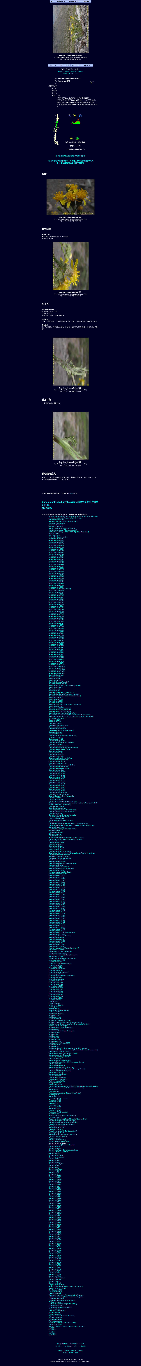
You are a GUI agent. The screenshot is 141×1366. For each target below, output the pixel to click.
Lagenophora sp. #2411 (57, 960)
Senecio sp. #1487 (55, 1200)
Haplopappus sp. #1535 (57, 891)
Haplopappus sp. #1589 (57, 898)
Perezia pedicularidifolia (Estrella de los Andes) (65, 1093)
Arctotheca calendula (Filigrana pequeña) (63, 530)
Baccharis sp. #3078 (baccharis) (60, 708)
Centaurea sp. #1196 (56, 737)
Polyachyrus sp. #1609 (56, 1133)
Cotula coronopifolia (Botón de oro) (61, 820)
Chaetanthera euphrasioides (58, 746)
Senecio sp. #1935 (55, 1183)
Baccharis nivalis (54, 690)
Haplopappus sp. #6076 (57, 929)
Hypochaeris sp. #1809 (56, 950)
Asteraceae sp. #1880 (56, 573)
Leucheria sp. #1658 (56, 988)
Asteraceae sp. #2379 (56, 625)
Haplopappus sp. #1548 (57, 894)
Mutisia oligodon (54, 1032)
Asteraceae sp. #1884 (56, 580)
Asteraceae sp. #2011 (56, 606)
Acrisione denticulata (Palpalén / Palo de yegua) (65, 518)
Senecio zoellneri (55, 1283)
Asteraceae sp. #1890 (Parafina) (60, 589)
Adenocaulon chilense (56, 520)
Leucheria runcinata (55, 977)
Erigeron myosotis (55, 834)
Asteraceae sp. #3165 (56, 652)
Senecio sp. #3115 (55, 1273)
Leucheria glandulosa (56, 974)
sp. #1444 (52, 1328)
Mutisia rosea (53, 1034)
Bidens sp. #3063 (55, 722)
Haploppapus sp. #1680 (57, 944)
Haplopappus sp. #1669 (57, 908)
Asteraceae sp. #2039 (56, 609)
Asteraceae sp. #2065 (56, 611)
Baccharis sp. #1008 (56, 701)
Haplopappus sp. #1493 (57, 884)
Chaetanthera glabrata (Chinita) (59, 749)
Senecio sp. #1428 (55, 1176)
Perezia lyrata (53, 1089)
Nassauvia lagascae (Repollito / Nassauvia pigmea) (66, 1062)
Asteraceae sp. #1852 (56, 568)
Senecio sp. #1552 (55, 1178)
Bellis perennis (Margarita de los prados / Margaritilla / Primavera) (71, 716)
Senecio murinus (54, 1160)
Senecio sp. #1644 (55, 1226)
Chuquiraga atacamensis (57, 808)
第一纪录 (58, 1346)
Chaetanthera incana (56, 751)
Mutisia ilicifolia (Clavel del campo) (60, 1027)
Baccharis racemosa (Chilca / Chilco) (61, 692)
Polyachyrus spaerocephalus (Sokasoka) (63, 1134)
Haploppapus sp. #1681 (57, 946)
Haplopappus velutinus (56, 937)
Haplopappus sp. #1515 (57, 887)
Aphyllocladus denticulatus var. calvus (62, 528)
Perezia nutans (54, 1091)
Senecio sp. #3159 (55, 1276)
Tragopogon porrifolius (56, 1298)
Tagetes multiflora (55, 1293)
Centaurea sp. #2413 (56, 739)
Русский (80, 71)
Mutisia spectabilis (55, 1045)
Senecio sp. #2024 (55, 1240)
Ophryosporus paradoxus (57, 1077)
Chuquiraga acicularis (56, 806)
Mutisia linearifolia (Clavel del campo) (61, 1031)
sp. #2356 (52, 1333)
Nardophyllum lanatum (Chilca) (59, 1051)
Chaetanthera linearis (56, 756)
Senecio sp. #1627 (55, 1222)
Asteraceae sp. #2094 (56, 620)
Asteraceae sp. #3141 (56, 647)
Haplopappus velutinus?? (57, 939)
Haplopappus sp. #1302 (57, 879)
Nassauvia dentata (55, 1058)
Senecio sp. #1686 (55, 1231)
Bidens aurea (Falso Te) (57, 718)
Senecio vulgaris (54, 1281)
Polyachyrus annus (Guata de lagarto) (61, 1124)
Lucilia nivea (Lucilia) (56, 1005)
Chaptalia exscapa (55, 798)
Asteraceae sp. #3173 (56, 658)
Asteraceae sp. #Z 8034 (57, 671)
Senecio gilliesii (54, 1153)
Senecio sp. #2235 (55, 1264)
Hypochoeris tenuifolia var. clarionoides (62, 958)
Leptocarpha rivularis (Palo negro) (60, 963)
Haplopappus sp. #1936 (57, 875)
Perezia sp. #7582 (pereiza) (58, 1112)
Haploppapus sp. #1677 (57, 943)
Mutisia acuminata (55, 1017)
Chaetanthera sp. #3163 (57, 787)
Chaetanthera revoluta (56, 770)
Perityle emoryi (54, 1114)
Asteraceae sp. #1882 (56, 577)
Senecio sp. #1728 (55, 1233)
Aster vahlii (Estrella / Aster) (58, 537)
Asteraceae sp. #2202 (56, 621)
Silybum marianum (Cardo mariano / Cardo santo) (65, 1286)
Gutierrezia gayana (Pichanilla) (59, 856)
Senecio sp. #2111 (55, 1252)
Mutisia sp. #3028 (55, 1041)
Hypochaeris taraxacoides (57, 953)
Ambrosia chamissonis (56, 525)
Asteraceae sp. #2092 (56, 618)
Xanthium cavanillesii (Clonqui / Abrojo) (62, 1323)
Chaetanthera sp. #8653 (57, 791)
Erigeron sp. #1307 (55, 836)
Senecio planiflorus (55, 1169)
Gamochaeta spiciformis (57, 841)
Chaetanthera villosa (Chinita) (59, 794)
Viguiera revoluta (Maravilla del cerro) (61, 1316)
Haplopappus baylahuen (57, 861)
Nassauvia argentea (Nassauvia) (60, 1055)
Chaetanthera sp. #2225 (57, 780)
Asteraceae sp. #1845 (56, 558)
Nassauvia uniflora (55, 1076)
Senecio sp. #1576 (55, 1214)
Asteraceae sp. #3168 (56, 656)
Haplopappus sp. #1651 (57, 905)
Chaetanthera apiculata (57, 741)
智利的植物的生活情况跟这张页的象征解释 (70, 156)
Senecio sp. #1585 (55, 1219)
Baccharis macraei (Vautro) (58, 684)
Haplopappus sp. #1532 (57, 889)
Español (67, 71)
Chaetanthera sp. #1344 (57, 775)
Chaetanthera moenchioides (58, 766)
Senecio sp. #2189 (55, 1255)
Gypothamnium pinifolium (57, 860)
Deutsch (73, 71)
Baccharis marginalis (56, 687)
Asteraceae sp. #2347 (56, 623)
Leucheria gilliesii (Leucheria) (59, 972)
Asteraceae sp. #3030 (56, 635)
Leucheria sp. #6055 (56, 996)
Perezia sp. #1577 (55, 1103)
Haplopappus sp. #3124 (57, 877)
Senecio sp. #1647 (55, 1228)
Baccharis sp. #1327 (56, 703)
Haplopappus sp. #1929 (57, 913)
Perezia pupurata (54, 1096)
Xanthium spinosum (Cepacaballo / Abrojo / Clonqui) (66, 1326)
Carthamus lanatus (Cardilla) (58, 725)
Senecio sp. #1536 (55, 1205)
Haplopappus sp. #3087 (57, 922)
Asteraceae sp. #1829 (56, 549)
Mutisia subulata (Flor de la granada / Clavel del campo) (68, 1048)
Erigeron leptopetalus (56, 832)
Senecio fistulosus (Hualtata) (58, 1152)
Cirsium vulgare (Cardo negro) (59, 817)
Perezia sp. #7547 (55, 1110)
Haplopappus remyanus (57, 870)
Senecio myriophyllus (56, 1164)
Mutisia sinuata (54, 1036)
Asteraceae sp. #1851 (56, 566)
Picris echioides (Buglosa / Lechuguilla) (62, 1115)
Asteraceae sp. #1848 (56, 561)
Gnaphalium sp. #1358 (56, 848)
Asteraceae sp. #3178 (56, 663)
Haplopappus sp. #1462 (57, 880)
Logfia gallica (53, 1001)
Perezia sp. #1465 (55, 1102)
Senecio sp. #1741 (55, 1236)
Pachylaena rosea (55, 1083)
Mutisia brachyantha (55, 1019)
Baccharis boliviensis (56, 680)
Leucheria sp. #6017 (56, 993)
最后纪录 (83, 1346)
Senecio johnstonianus (56, 1157)
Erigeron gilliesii (54, 830)
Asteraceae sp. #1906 (56, 590)
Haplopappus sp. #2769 (57, 920)
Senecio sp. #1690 (55, 1179)
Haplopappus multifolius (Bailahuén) (61, 868)
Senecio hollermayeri (56, 1155)
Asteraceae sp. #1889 (56, 587)
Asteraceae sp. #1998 (56, 604)
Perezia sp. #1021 (55, 1100)
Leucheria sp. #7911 (56, 998)
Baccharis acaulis (55, 677)
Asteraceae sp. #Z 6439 (57, 666)
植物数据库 (65, 1344)
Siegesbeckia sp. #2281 (57, 1285)
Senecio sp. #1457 (55, 1197)
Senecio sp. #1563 (55, 1207)
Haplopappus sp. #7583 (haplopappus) (62, 932)
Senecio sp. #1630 (55, 1224)
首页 (58, 1344)
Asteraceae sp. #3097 (56, 640)
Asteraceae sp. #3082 (56, 639)
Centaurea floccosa (55, 732)
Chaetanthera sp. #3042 (57, 784)
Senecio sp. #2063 (55, 1250)
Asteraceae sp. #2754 (56, 633)
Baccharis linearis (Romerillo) (59, 682)
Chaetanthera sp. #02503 (57, 772)
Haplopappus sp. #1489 (57, 882)
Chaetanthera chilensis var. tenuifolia (61, 742)
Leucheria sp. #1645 (56, 984)
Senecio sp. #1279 (55, 1186)
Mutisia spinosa (54, 1046)
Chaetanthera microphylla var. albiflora (62, 765)
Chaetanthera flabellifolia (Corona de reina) (63, 747)
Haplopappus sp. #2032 (57, 915)
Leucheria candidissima (57, 969)
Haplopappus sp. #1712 (57, 912)
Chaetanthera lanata (56, 753)
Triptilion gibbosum (55, 1305)
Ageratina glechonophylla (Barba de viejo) (63, 521)
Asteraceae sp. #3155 (56, 651)
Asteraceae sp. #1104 (56, 539)
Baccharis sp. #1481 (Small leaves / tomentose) (65, 704)
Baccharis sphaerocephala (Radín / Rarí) (62, 713)
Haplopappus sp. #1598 (57, 901)
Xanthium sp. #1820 (55, 1324)
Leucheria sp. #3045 (56, 991)
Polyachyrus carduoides (57, 1126)
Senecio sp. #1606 (55, 1221)
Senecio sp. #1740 (55, 1235)
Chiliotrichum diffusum (56, 799)
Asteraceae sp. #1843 (56, 554)
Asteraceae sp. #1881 (56, 575)
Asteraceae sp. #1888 (56, 585)
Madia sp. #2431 (54, 1012)
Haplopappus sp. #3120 (57, 924)
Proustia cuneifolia (55, 1138)
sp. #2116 (52, 1331)
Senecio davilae (54, 1146)
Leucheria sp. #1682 (56, 989)
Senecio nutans (54, 1165)
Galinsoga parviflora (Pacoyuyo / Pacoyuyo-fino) (65, 839)
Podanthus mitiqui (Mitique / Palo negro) (62, 1121)
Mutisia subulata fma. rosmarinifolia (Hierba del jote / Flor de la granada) (73, 1050)
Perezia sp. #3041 (55, 1108)
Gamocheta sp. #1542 (56, 842)
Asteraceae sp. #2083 (56, 616)
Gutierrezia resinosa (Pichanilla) (60, 858)
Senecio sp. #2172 (55, 1254)
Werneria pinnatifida (55, 1319)
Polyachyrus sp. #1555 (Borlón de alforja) (63, 1131)
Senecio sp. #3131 (55, 1274)
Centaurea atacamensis (57, 727)
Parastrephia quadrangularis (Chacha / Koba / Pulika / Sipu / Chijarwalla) (73, 1086)
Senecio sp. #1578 (55, 1216)
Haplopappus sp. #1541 (57, 893)
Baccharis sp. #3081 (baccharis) (60, 711)
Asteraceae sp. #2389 (56, 627)
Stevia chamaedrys (55, 1292)
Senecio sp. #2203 (55, 1259)
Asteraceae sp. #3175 (56, 661)
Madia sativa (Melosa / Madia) (59, 1010)
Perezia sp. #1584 (55, 1105)
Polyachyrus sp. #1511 (56, 1129)
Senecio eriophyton (55, 1148)
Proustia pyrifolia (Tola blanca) (59, 1141)
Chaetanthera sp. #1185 (57, 773)
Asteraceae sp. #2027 (56, 608)
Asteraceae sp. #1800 (56, 547)
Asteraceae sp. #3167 (56, 654)
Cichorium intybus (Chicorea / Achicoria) (62, 815)
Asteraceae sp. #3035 (56, 637)
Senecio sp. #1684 (55, 1229)
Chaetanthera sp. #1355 (57, 777)
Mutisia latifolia (54, 1029)
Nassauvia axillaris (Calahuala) (59, 1057)
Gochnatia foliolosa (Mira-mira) (59, 855)
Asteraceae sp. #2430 (56, 630)
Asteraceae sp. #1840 (56, 551)
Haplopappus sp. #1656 (57, 906)
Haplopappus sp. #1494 (57, 886)
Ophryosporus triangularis (57, 1079)
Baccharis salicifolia (55, 697)
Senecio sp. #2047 (55, 1245)
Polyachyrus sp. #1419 (56, 1127)
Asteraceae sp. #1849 (56, 563)
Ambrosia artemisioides (57, 523)
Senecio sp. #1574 (55, 1212)
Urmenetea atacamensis (57, 1311)
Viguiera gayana (54, 1312)
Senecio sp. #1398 (55, 1193)
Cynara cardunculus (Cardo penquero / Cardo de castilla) (68, 823)
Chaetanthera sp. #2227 (57, 782)
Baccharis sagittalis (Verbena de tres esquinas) (65, 696)
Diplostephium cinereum (57, 827)
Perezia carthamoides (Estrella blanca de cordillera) (66, 1088)
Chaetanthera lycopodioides (58, 760)
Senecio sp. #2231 (55, 1262)
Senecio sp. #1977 (55, 1238)
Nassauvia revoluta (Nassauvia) (59, 1070)
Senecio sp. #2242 (55, 1267)
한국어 (65, 73)
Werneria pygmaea (55, 1321)
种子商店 (81, 1344)
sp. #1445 (52, 1329)
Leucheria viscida (55, 1000)
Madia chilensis (54, 1008)
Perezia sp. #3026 (55, 1107)
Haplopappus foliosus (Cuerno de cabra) (62, 863)
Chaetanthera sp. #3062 (57, 785)
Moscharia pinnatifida (56, 1013)
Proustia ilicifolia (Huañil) (57, 1140)
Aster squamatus (54, 535)
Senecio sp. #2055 (55, 1248)
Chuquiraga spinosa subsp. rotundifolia (62, 811)
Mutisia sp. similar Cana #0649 (59, 1043)
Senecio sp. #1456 (55, 1195)
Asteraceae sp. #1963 (56, 596)
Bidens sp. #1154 (55, 720)
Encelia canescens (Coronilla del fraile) (62, 829)
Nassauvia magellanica (57, 1065)
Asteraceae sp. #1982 (56, 597)
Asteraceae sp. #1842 (56, 552)
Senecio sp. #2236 (55, 1266)
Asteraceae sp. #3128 (56, 644)
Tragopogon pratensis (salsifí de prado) (62, 1300)
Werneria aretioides (55, 1317)
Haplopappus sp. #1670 (57, 910)
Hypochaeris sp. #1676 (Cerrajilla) (60, 951)
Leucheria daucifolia (56, 970)
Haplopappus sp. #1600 (57, 903)
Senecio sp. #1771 (55, 1181)
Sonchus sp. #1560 (55, 1290)
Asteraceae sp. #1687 (56, 542)
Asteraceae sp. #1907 (56, 592)
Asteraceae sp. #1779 (56, 545)
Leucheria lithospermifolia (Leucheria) (61, 975)
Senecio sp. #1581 (55, 1217)
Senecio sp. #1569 (55, 1210)
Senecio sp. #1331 (55, 1191)
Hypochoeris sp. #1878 (56, 956)
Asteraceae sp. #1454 (56, 540)
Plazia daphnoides (55, 1117)
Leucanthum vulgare (56, 965)
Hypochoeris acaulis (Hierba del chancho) (63, 955)
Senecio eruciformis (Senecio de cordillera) (63, 1150)
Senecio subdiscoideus (57, 1278)
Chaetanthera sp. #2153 (57, 779)
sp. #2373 (52, 1335)
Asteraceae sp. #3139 (56, 646)
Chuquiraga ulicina (55, 813)
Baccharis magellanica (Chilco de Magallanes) (64, 685)
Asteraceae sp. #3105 (56, 642)
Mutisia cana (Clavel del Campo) (60, 1020)
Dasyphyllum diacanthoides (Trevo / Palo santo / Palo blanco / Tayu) (72, 825)
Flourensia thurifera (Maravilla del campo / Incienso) (66, 837)
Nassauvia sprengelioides (57, 1074)
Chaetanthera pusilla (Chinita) (59, 768)
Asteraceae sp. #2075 (56, 615)
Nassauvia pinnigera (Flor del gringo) (61, 1067)
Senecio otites (53, 1167)
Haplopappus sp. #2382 (57, 918)
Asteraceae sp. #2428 (56, 628)
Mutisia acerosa (54, 1015)
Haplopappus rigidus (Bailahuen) (60, 872)
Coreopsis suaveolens (56, 818)
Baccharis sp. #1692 (56, 706)
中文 (76, 73)
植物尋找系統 (73, 1344)
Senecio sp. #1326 (55, 1190)
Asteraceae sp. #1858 (56, 570)
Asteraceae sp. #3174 (56, 659)
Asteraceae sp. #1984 (56, 599)
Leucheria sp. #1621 (56, 981)
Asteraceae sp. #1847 (56, 559)
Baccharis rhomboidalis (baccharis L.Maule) (64, 694)
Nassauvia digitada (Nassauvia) (59, 1060)
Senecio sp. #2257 (55, 1269)
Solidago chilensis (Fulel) (57, 1288)
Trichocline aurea (55, 1302)
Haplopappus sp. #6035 (57, 927)
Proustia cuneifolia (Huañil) (58, 1136)
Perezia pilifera (54, 1095)
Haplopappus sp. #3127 (57, 925)
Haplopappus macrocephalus (59, 867)
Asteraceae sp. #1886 (56, 583)
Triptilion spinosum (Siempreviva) (60, 1307)
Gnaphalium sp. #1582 (56, 849)
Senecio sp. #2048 (55, 1247)
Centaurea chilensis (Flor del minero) (61, 730)
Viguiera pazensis (55, 1314)
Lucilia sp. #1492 (54, 1007)
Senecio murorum (55, 1162)
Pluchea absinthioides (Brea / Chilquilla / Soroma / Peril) (68, 1119)
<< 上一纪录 (66, 1346)
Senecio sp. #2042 (55, 1241)
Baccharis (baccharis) (56, 675)
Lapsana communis (55, 962)
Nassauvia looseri (55, 1064)
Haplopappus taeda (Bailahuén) (59, 936)
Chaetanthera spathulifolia (58, 792)
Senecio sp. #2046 (55, 1243)
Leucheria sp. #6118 (56, 967)
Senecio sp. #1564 (55, 1209)
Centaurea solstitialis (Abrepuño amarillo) (63, 735)
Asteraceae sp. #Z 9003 (57, 673)
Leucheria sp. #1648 (56, 986)
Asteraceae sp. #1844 (56, 556)
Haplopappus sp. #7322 (57, 931)
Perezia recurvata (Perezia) (58, 1098)
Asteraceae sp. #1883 (56, 578)
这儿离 (70, 493)
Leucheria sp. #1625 (56, 982)
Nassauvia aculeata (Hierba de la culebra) (63, 1053)
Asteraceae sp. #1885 (56, 582)
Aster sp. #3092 (54, 533)
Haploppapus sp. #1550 (57, 941)
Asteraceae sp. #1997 (56, 602)
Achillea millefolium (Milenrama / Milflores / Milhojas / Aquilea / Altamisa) (73, 516)
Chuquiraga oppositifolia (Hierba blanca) (62, 810)
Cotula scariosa (54, 822)
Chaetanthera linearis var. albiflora (60, 758)
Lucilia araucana (54, 1003)
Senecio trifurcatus (55, 1279)
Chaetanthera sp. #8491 (57, 789)
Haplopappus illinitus (56, 865)
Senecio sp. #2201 (55, 1257)
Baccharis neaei (54, 689)
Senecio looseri (54, 1159)
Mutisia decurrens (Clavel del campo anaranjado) (65, 1022)
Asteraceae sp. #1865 (56, 571)
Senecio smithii (54, 1172)
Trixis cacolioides (55, 1309)
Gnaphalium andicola (56, 844)
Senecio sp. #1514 (55, 1202)
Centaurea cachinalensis (57, 728)
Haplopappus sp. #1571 (57, 896)
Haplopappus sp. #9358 (57, 934)
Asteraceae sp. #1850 (56, 564)
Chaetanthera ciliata (55, 744)
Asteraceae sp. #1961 (56, 594)
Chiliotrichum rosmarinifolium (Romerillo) (63, 801)
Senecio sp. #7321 (55, 1184)
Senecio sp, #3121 (55, 1174)
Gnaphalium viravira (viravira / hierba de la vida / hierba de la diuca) (72, 853)
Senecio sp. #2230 (55, 1260)
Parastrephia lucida (55, 1084)
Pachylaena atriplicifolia (57, 1081)
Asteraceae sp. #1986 (56, 601)
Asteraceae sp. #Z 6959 (57, 668)
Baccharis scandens (56, 699)
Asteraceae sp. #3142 (56, 649)
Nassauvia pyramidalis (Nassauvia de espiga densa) (67, 1069)
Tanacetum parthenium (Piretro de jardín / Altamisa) (66, 1295)
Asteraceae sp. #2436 (56, 632)
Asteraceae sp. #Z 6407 (57, 665)
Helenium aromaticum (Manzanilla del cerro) (64, 948)
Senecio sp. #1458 (55, 1198)
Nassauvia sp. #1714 (56, 1072)
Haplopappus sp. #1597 (57, 899)
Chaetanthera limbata (56, 754)
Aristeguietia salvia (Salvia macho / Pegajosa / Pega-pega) (69, 532)
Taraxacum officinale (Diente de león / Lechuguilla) (66, 1297)
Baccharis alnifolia (55, 678)
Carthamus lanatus (55, 723)
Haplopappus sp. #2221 (57, 917)
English (60, 71)
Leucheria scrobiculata (56, 979)
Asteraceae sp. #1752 (56, 544)
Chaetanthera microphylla (57, 761)
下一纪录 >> (75, 1346)
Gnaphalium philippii (56, 846)
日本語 (71, 73)
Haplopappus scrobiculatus (58, 874)
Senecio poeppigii (55, 1171)
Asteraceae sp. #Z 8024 (57, 670)
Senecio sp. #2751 (55, 1271)
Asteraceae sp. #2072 (56, 613)
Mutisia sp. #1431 (55, 1039)
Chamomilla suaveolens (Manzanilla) (61, 796)
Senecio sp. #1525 (55, 1203)
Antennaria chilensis (56, 526)
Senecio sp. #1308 (55, 1188)
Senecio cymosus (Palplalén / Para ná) (62, 1145)
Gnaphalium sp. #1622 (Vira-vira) (60, 851)
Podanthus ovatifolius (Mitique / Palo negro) (63, 1122)
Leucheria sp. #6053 (56, 994)
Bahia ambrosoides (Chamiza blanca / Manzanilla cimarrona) (69, 715)
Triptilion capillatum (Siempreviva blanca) (63, 1304)
